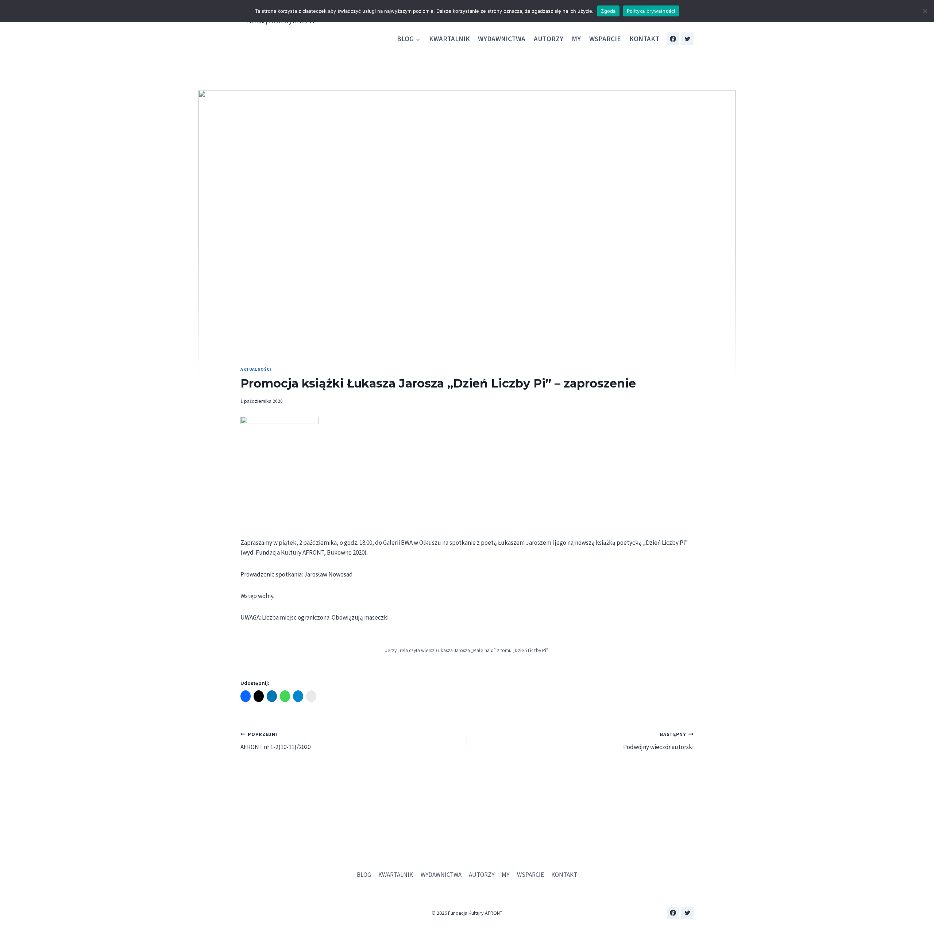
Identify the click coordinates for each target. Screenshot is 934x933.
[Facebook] (673, 38)
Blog (364, 875)
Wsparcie (605, 38)
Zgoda (608, 11)
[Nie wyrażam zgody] (925, 11)
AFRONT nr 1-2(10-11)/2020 (275, 741)
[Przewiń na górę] (922, 907)
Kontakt (644, 38)
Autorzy (548, 38)
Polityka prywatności (651, 11)
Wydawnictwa (501, 38)
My (576, 38)
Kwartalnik (449, 38)
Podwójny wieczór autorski (658, 741)
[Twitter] (687, 38)
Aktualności (255, 369)
